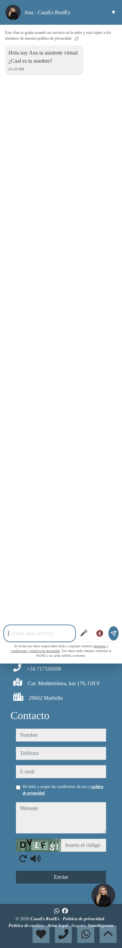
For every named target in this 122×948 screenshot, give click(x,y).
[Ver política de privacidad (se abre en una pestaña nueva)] (76, 38)
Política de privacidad (84, 918)
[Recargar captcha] (23, 858)
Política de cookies (26, 925)
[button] (103, 895)
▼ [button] (113, 12)
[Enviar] (113, 633)
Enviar (61, 877)
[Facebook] (65, 911)
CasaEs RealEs (45, 918)
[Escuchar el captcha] (35, 858)
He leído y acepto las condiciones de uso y (63, 789)
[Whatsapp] (56, 911)
